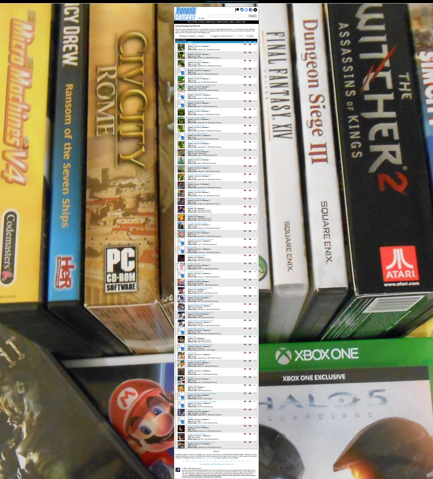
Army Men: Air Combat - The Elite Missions (202, 85)
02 (218, 451)
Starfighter (191, 377)
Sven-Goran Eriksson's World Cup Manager (202, 401)
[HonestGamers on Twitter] (255, 11)
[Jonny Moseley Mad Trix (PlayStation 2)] (181, 334)
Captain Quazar (193, 215)
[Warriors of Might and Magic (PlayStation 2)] (181, 440)
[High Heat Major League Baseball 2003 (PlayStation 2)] (181, 310)
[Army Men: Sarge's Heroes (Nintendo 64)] (181, 123)
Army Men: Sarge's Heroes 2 (197, 126)
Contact (209, 464)
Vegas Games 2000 (194, 410)
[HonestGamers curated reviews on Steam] (242, 11)
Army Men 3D (192, 44)
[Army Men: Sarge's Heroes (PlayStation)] (181, 115)
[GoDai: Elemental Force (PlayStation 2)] (181, 277)
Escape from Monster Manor (197, 255)
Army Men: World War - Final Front (199, 166)
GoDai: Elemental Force (195, 272)
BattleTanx (191, 182)
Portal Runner (192, 353)
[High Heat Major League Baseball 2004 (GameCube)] (181, 318)
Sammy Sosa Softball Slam (197, 361)
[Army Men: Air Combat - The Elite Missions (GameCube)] (181, 91)
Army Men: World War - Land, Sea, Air (200, 174)
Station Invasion (193, 385)
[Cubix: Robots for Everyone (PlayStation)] (181, 237)
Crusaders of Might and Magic (197, 223)
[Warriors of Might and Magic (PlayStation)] (181, 431)
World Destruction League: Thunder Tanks (201, 442)
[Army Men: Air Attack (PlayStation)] (181, 58)
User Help (202, 464)
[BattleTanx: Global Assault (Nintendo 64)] (181, 204)
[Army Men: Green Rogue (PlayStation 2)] (181, 99)
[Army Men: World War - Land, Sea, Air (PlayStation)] (181, 180)
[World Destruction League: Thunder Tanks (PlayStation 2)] (181, 448)
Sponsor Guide (224, 464)
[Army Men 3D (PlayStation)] (181, 50)
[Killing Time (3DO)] (181, 342)
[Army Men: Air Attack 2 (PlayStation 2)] (181, 74)
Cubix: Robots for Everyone (197, 231)
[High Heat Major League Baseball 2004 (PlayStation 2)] (181, 326)
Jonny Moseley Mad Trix (196, 328)
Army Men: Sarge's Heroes (196, 109)
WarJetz (190, 418)
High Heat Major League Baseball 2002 (200, 296)
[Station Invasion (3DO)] (181, 391)
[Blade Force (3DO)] (181, 212)
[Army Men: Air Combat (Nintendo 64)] (181, 83)
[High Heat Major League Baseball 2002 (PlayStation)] (181, 302)
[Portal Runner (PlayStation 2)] (181, 358)
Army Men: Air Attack (195, 53)
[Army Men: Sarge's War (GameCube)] (181, 156)
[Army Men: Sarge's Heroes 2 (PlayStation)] (181, 131)
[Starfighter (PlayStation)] (181, 383)
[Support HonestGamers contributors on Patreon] (237, 11)
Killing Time (191, 337)
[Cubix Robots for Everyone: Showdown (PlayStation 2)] (181, 245)
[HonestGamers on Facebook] (251, 11)
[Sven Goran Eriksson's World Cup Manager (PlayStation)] (181, 399)
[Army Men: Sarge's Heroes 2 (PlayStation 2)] (181, 139)
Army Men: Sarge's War (195, 150)
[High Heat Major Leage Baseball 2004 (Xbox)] (181, 294)
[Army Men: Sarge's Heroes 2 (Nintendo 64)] (181, 147)
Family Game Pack (194, 264)
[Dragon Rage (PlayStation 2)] (181, 253)
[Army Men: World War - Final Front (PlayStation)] (181, 172)
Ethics (215, 464)
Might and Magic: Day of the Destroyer (200, 345)
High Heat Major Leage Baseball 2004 (200, 288)
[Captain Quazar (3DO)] (181, 220)
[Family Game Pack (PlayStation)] (181, 269)
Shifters (190, 369)
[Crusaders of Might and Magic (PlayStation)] (181, 229)
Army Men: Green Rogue (196, 93)
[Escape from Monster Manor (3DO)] (181, 261)
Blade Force (192, 207)
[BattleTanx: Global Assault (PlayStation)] (181, 196)
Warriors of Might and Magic (197, 426)
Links (232, 464)
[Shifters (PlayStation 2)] (181, 375)
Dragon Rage (192, 247)
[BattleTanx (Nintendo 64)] (181, 188)
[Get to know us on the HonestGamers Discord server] (246, 11)
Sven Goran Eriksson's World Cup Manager (202, 393)
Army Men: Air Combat (195, 77)
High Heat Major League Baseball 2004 (200, 312)
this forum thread (208, 458)
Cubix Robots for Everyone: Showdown (200, 239)
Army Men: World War (195, 158)
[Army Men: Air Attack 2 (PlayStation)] (181, 66)
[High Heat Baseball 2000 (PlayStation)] (181, 285)
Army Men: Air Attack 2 (195, 61)
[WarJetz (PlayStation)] (181, 423)
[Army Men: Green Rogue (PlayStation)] (181, 107)
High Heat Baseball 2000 (196, 280)
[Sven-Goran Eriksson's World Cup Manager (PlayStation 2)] (181, 407)
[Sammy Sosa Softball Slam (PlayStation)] (181, 367)
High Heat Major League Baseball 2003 (200, 304)
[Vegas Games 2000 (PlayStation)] (181, 415)
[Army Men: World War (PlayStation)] (181, 164)
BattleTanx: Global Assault (196, 190)
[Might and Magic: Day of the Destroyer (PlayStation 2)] (181, 350)
